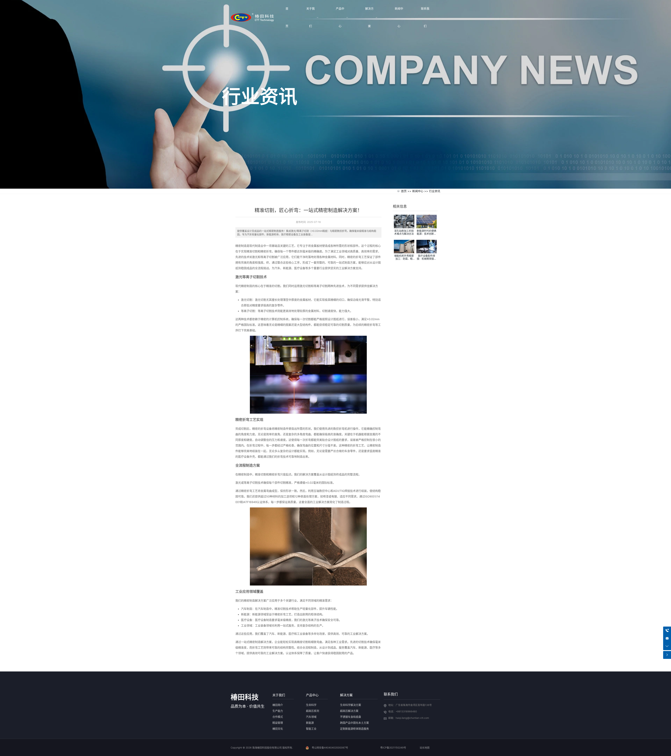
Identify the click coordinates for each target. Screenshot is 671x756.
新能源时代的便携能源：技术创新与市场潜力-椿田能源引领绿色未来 (426, 235)
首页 (404, 191)
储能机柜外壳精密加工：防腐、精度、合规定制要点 (404, 258)
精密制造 (246, 286)
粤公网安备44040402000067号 (330, 747)
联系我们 (391, 694)
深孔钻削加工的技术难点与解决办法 (404, 232)
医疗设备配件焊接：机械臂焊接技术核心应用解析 (426, 258)
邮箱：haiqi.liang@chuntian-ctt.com (408, 717)
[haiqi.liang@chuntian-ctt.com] (667, 638)
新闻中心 (417, 191)
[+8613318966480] (667, 630)
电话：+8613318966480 (402, 711)
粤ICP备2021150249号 (393, 747)
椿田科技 (245, 697)
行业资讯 (434, 191)
